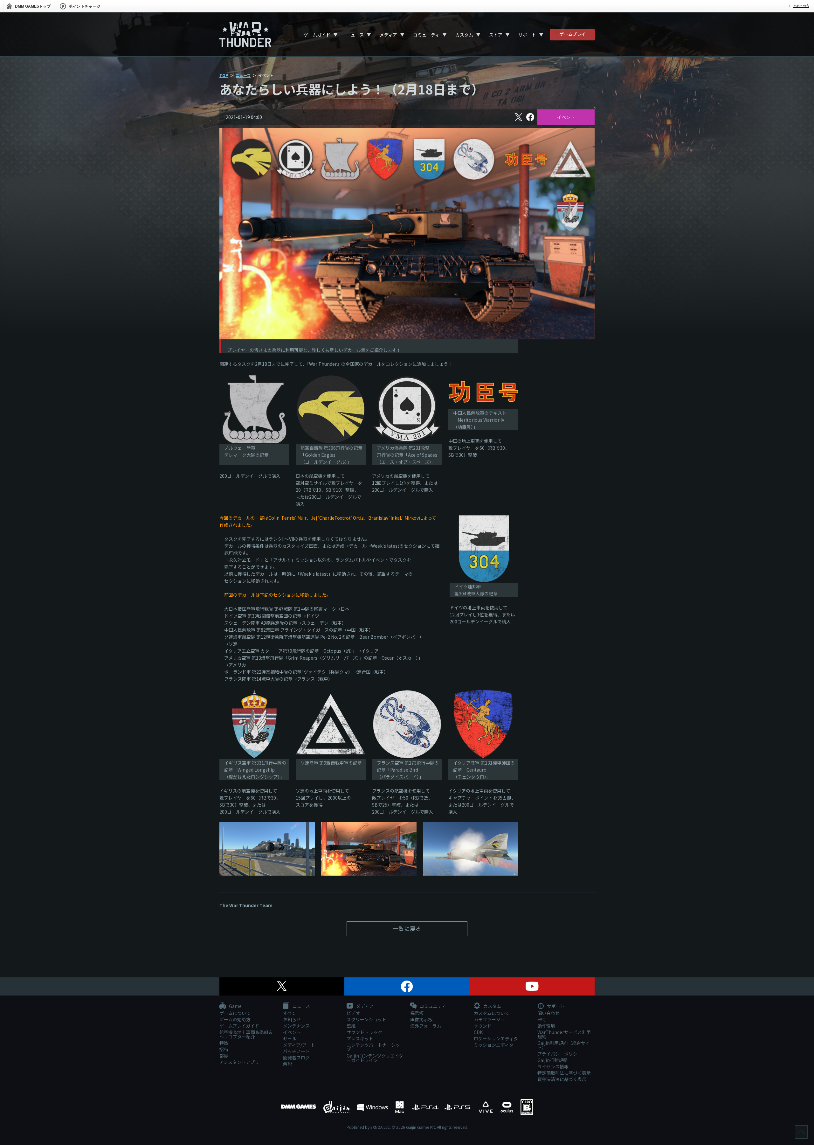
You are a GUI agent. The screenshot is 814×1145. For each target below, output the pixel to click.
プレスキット (360, 1038)
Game (235, 1006)
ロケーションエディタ (496, 1038)
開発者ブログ (296, 1057)
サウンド (483, 1026)
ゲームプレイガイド (239, 1026)
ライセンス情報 (553, 1066)
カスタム (464, 34)
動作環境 (546, 1026)
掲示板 (417, 1013)
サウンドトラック (364, 1032)
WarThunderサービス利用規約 (564, 1034)
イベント (566, 117)
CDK (478, 1032)
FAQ (541, 1019)
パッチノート (296, 1051)
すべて (289, 1013)
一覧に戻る (407, 928)
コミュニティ (426, 34)
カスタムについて (491, 1013)
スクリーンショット (366, 1019)
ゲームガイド (317, 34)
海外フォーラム (425, 1026)
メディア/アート (299, 1045)
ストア (495, 34)
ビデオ (353, 1013)
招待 (223, 1049)
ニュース (355, 34)
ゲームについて (235, 1013)
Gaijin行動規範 (552, 1060)
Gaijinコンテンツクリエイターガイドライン (375, 1057)
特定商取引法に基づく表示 (564, 1073)
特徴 (223, 1043)
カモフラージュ (489, 1019)
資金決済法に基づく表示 (561, 1079)
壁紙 (351, 1026)
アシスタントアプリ (239, 1062)
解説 (287, 1064)
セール (289, 1038)
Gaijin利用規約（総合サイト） (563, 1045)
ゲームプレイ (572, 34)
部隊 (223, 1055)
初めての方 (801, 6)
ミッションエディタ (494, 1045)
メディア (388, 34)
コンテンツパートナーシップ (373, 1047)
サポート (527, 34)
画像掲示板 (421, 1019)
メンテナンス (296, 1026)
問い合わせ (548, 1013)
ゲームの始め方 (235, 1019)
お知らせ (292, 1019)
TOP (223, 75)
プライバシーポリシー (559, 1053)
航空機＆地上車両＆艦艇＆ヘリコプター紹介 (246, 1034)
